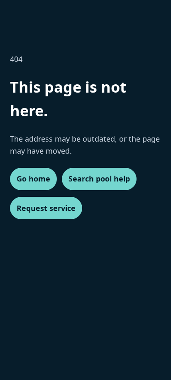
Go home (33, 179)
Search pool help (99, 179)
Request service (46, 208)
